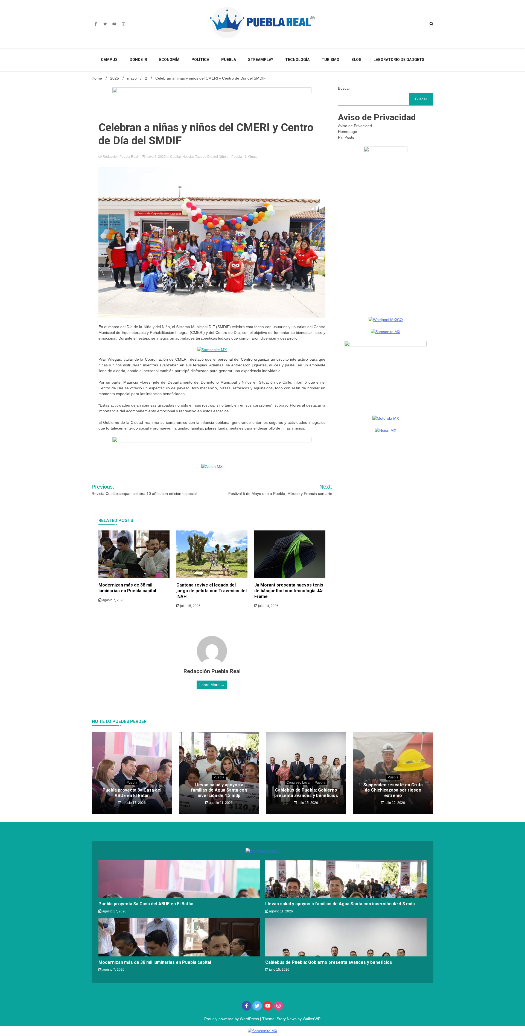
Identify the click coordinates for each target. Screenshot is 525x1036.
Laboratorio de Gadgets (399, 59)
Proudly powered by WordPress (232, 1019)
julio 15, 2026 (189, 606)
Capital (175, 157)
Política (200, 59)
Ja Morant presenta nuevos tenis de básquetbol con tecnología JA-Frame (289, 590)
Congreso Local (298, 782)
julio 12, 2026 (394, 803)
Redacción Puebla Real (120, 157)
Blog (356, 59)
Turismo (330, 59)
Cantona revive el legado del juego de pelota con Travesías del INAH (211, 590)
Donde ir (138, 59)
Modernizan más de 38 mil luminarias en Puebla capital (127, 587)
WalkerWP (311, 1019)
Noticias (188, 157)
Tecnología (297, 59)
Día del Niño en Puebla (224, 157)
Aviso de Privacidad (355, 126)
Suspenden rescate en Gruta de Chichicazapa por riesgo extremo (393, 790)
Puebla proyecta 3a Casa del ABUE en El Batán (132, 792)
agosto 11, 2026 (220, 803)
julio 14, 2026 (267, 606)
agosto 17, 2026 (133, 803)
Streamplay (260, 59)
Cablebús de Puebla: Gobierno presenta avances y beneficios (306, 792)
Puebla (228, 59)
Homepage (347, 131)
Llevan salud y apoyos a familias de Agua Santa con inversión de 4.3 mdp (219, 790)
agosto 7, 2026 (112, 600)
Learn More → (211, 684)
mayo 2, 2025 (156, 157)
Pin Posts (346, 137)
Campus (109, 59)
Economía (169, 59)
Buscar (344, 88)
